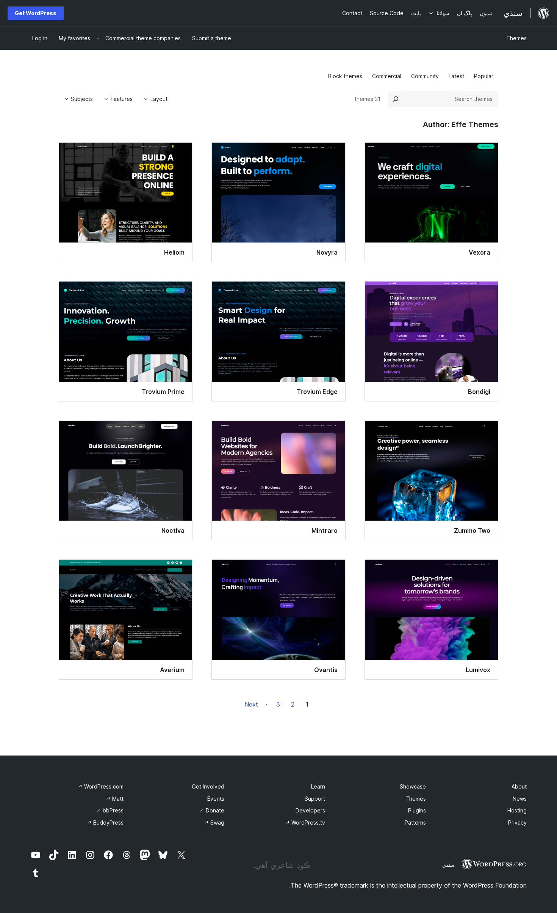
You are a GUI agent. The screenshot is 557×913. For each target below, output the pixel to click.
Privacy (517, 822)
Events (215, 798)
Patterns (415, 822)
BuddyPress (105, 822)
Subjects (82, 99)
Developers (310, 810)
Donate (211, 810)
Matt (115, 798)
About (519, 786)
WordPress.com (101, 786)
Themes (516, 38)
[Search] (395, 99)
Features (122, 99)
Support (315, 798)
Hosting (517, 810)
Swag (214, 822)
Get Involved (208, 786)
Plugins (417, 810)
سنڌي (448, 865)
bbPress (110, 810)
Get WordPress (35, 13)
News (520, 798)
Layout (158, 99)
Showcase (413, 786)
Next (251, 704)
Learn (318, 786)
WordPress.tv (305, 822)
